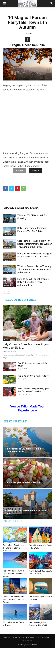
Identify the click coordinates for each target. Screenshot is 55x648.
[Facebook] (5, 188)
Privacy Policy (18, 637)
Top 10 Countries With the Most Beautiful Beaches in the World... (14, 573)
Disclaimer (30, 637)
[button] (4, 3)
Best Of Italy (7, 273)
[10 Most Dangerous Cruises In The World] (40, 612)
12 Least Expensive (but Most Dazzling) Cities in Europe (13, 599)
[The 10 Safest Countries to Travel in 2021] (40, 560)
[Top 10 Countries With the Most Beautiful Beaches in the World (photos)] (15, 560)
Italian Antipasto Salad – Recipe (22, 482)
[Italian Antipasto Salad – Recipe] (27, 473)
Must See (6, 285)
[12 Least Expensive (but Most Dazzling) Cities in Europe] (15, 586)
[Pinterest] (17, 188)
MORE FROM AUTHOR (21, 207)
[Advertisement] (27, 122)
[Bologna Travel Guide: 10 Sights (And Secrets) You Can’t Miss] (9, 256)
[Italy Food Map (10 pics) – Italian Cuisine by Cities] (27, 442)
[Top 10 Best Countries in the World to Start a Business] (15, 535)
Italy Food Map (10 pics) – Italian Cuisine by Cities (23, 450)
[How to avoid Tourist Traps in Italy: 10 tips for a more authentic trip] (9, 282)
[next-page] (8, 292)
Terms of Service (43, 637)
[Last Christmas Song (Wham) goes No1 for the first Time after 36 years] (9, 391)
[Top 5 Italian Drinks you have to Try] (9, 379)
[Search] (51, 3)
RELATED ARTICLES (19, 202)
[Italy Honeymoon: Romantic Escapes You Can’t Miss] (9, 231)
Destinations (7, 234)
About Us (7, 637)
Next (34, 170)
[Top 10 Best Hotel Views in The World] (40, 586)
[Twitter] (11, 188)
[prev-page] (4, 292)
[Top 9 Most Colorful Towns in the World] (40, 535)
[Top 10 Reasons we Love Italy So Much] (9, 366)
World (5, 222)
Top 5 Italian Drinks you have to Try (33, 376)
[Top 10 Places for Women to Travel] (15, 612)
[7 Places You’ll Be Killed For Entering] (9, 218)
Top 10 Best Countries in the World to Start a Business (13, 548)
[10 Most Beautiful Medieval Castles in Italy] (27, 504)
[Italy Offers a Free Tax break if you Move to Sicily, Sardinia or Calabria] (27, 323)
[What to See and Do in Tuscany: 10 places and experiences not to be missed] (9, 269)
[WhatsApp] (23, 188)
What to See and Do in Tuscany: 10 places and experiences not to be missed (34, 269)
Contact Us (27, 640)
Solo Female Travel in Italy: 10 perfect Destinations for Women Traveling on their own (34, 243)
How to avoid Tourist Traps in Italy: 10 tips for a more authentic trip (33, 282)
